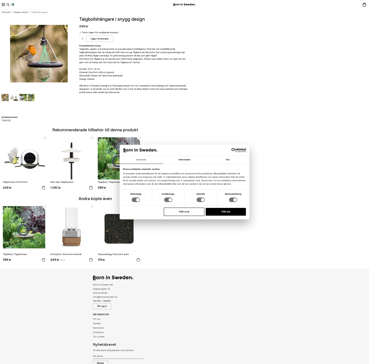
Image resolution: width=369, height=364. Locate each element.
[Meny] (3, 4)
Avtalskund (98, 332)
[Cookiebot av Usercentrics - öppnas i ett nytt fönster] (233, 150)
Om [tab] (227, 159)
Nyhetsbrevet (104, 344)
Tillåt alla (225, 212)
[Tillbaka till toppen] (274, 360)
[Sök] (9, 4)
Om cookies (99, 336)
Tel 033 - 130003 (102, 301)
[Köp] (43, 260)
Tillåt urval (184, 212)
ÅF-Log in (102, 306)
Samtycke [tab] (141, 159)
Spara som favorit (18, 106)
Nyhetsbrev (98, 328)
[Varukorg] (365, 4)
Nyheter (97, 323)
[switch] (168, 199)
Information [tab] (184, 159)
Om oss (96, 319)
